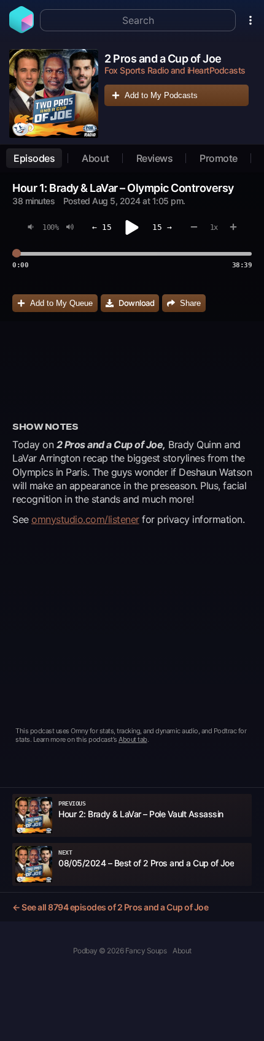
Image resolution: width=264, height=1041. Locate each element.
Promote (219, 158)
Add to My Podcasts (161, 95)
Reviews (154, 158)
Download (136, 303)
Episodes (34, 158)
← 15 (102, 227)
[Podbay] (21, 29)
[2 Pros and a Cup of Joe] (53, 93)
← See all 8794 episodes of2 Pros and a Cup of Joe (110, 907)
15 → (162, 227)
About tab (132, 739)
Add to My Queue (61, 303)
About (95, 158)
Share (190, 303)
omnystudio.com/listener (85, 519)
